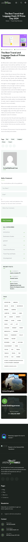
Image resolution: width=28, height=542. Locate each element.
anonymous (6, 232)
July (12, 324)
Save (13, 342)
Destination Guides (8, 236)
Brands (6, 309)
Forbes (6, 320)
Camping (13, 309)
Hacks (6, 324)
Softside (20, 342)
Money (21, 327)
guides (19, 320)
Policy (21, 335)
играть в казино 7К (15, 273)
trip (19, 353)
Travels (6, 353)
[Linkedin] (16, 479)
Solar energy (8, 346)
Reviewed (6, 342)
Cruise (14, 313)
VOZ (12, 356)
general (5, 240)
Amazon (15, 302)
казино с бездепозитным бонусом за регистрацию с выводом (13, 361)
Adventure (7, 302)
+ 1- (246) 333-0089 (14, 414)
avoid (12, 306)
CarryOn (6, 313)
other (4, 245)
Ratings (6, 338)
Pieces (6, 335)
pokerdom (13, 335)
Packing (15, 331)
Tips (12, 349)
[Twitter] (3, 479)
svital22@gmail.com (7, 49)
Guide (12, 320)
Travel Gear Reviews (16, 21)
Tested (6, 349)
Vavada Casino (14, 278)
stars (16, 346)
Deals (12, 139)
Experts (18, 316)
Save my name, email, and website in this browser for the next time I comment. (12, 202)
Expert (11, 316)
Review (13, 338)
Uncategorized (7, 258)
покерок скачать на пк (10, 366)
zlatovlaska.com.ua (6, 473)
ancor (6, 306)
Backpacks (20, 306)
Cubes (20, 313)
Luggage (19, 139)
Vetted (6, 356)
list (17, 324)
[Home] (6, 2)
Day (7, 139)
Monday (14, 327)
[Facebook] (7, 479)
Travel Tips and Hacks (9, 253)
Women (18, 356)
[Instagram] (12, 479)
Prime (3, 142)
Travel (10, 142)
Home (7, 21)
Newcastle (7, 331)
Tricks (13, 353)
